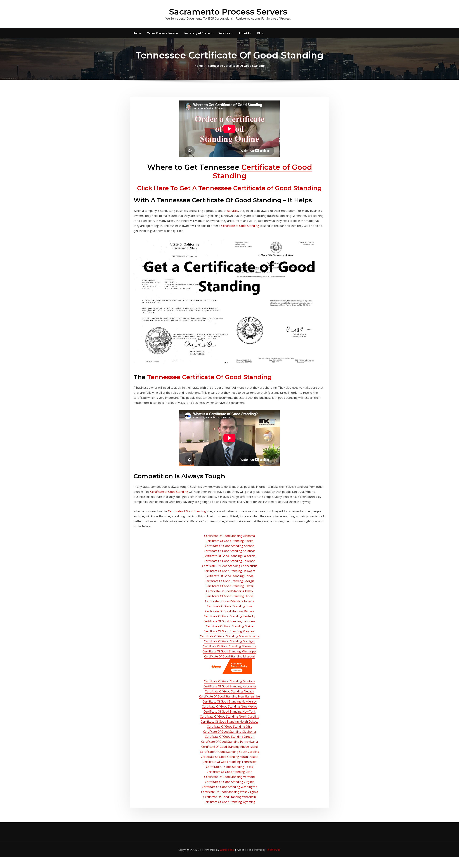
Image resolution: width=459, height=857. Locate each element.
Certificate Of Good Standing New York (229, 711)
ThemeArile (273, 849)
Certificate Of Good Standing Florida (229, 576)
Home (137, 33)
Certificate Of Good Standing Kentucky (229, 616)
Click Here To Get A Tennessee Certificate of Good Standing (229, 188)
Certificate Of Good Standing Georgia (229, 581)
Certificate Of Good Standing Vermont (229, 777)
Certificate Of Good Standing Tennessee (229, 762)
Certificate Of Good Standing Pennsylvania (229, 742)
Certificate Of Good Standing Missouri (229, 656)
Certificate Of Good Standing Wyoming (229, 802)
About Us (245, 33)
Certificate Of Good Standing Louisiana (229, 621)
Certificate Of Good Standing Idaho (229, 591)
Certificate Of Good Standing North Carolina (229, 716)
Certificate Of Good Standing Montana (229, 681)
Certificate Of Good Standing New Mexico (229, 706)
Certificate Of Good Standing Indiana (229, 601)
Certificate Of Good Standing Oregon (229, 737)
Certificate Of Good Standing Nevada (229, 691)
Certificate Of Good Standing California (229, 556)
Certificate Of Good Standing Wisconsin (229, 797)
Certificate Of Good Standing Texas (229, 767)
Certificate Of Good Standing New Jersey (230, 701)
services (232, 211)
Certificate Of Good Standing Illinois (229, 596)
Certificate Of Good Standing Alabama (229, 536)
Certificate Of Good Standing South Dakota (229, 757)
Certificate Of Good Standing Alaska (229, 541)
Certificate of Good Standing (262, 171)
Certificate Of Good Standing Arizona (229, 546)
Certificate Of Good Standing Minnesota (229, 646)
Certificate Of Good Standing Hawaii (230, 586)
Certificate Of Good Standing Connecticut (229, 566)
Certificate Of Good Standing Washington (229, 787)
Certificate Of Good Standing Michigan (229, 641)
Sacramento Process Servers (228, 12)
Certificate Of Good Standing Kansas (229, 611)
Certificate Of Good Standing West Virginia (229, 792)
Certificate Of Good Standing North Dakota (229, 721)
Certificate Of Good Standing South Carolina (229, 752)
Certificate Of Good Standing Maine (229, 626)
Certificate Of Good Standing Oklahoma (229, 732)
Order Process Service (162, 33)
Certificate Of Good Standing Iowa (229, 606)
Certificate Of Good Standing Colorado (229, 561)
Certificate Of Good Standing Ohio (229, 727)
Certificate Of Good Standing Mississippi (229, 651)
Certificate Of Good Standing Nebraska (230, 686)
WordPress (227, 849)
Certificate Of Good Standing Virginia (229, 782)
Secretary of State (197, 33)
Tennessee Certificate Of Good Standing (236, 66)
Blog (260, 33)
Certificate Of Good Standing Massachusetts (229, 636)
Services (224, 33)
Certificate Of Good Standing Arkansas (229, 551)
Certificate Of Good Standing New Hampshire (229, 696)
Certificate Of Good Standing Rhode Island (229, 747)
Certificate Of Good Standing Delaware (229, 571)
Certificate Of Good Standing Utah (229, 772)
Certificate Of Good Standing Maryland (229, 631)
